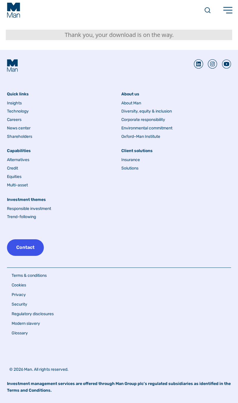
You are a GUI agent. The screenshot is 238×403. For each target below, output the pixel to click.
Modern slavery (26, 323)
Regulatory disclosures (33, 313)
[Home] (13, 10)
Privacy (19, 294)
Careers (14, 119)
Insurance (130, 160)
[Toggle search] (207, 10)
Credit (12, 168)
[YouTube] (224, 64)
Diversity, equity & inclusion (146, 111)
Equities (14, 176)
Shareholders (19, 136)
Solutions (129, 168)
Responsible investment (29, 208)
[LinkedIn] (198, 64)
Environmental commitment (146, 128)
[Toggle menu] (228, 10)
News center (18, 128)
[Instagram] (210, 64)
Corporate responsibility (143, 119)
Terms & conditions (29, 275)
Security (19, 304)
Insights (14, 103)
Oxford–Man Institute (140, 136)
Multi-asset (17, 185)
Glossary (20, 333)
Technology (18, 111)
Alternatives (18, 160)
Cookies (19, 285)
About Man (131, 103)
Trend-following (21, 217)
